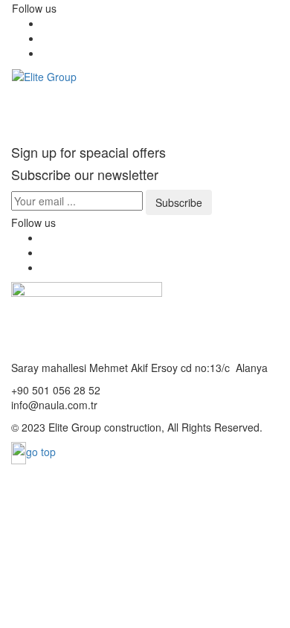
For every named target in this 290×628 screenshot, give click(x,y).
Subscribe (178, 202)
